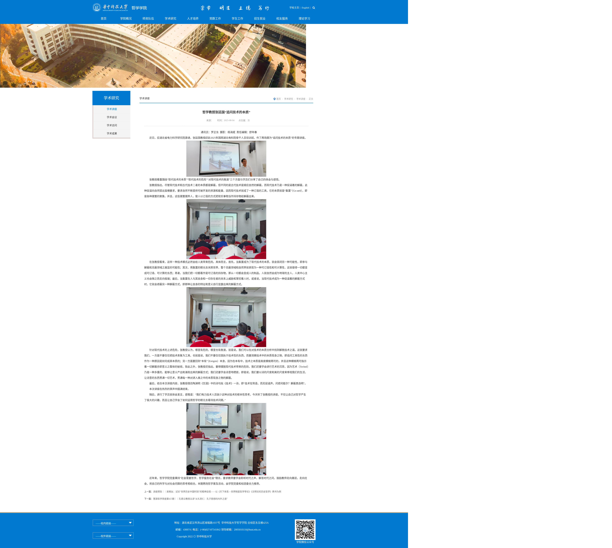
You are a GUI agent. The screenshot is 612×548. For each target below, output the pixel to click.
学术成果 (112, 133)
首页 (103, 18)
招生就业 (260, 18)
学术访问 (112, 125)
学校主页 (294, 7)
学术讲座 (112, 109)
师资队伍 (148, 18)
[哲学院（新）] (129, 5)
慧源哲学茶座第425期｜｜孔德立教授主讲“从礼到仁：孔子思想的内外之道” (190, 499)
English (305, 7)
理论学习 (304, 18)
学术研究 (170, 18)
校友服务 (282, 18)
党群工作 (215, 18)
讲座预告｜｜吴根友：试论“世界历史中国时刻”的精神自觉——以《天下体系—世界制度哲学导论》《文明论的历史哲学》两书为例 (217, 491)
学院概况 (126, 18)
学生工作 (237, 18)
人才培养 (193, 18)
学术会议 (112, 117)
